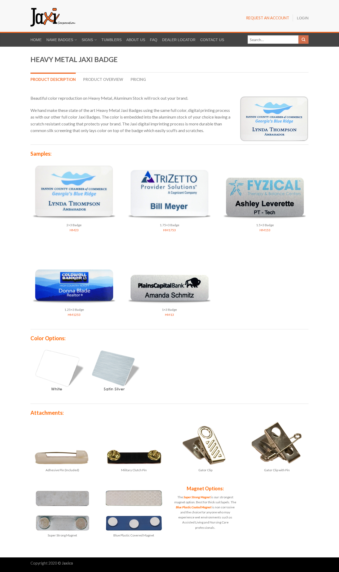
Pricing (138, 79)
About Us (135, 40)
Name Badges (59, 40)
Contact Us (212, 40)
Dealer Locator (178, 40)
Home (36, 40)
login (303, 18)
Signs (87, 40)
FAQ (153, 40)
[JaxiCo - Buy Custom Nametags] (90, 16)
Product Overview (103, 79)
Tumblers (111, 40)
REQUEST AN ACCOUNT (267, 18)
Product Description (53, 79)
